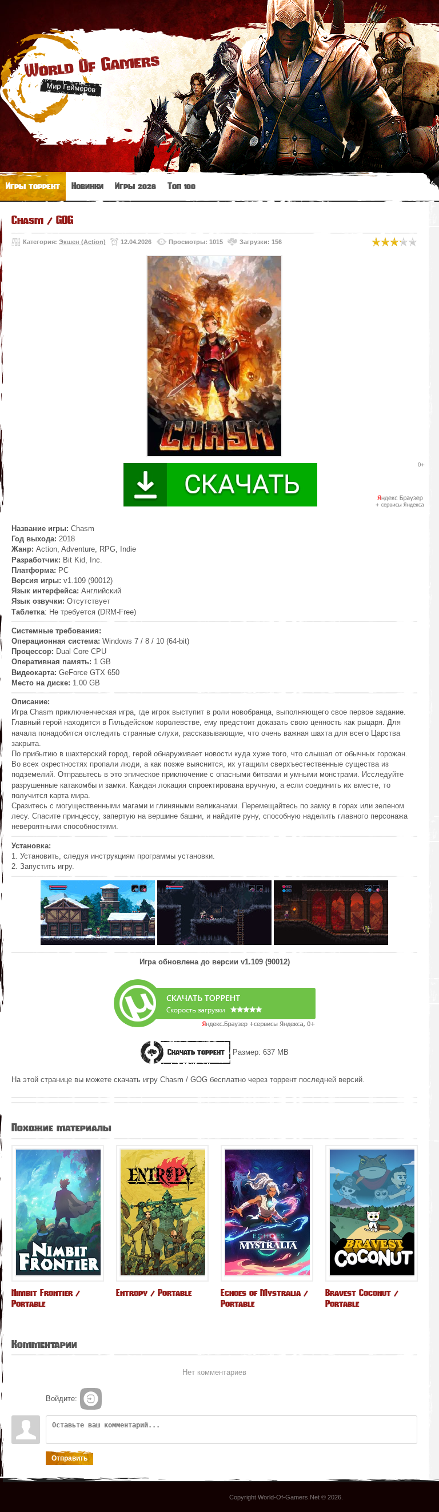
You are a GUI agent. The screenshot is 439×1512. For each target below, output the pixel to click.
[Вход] (91, 1399)
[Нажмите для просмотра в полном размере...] (98, 942)
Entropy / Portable (153, 1292)
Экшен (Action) (82, 241)
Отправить (69, 1458)
